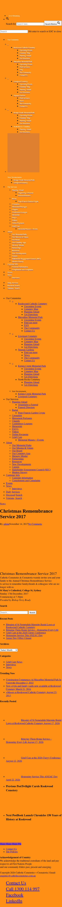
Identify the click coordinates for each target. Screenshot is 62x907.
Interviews (11, 664)
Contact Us (29, 330)
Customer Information (22, 478)
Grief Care (17, 437)
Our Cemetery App (21, 453)
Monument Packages (22, 418)
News (27, 355)
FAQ (26, 325)
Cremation (17, 415)
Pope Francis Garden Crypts (31, 413)
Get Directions (31, 314)
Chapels (16, 421)
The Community (32, 328)
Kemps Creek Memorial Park (32, 366)
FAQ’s (15, 429)
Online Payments (20, 434)
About (9, 442)
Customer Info (13, 475)
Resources (17, 461)
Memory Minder (20, 456)
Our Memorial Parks (21, 445)
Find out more (30, 322)
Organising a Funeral (28, 404)
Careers (15, 467)
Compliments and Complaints (26, 480)
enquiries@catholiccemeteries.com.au (18, 875)
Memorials (17, 426)
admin (6, 523)
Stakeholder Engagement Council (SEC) (31, 469)
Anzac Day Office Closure (18, 638)
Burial (15, 410)
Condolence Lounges (22, 423)
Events (9, 483)
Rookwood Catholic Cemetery (32, 303)
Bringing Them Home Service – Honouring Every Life (32, 630)
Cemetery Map (31, 309)
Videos (15, 431)
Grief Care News (14, 662)
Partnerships (18, 459)
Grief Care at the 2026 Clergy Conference (26, 632)
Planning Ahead (31, 312)
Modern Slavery (19, 472)
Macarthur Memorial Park (30, 317)
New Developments (21, 464)
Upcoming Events (32, 306)
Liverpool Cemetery (27, 336)
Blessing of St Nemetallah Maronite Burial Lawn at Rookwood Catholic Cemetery (30, 626)
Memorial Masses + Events (31, 440)
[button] (7, 19)
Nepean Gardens (26, 349)
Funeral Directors (26, 407)
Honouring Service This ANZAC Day (24, 635)
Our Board (17, 450)
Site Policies (12, 851)
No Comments (35, 523)
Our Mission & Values (22, 448)
